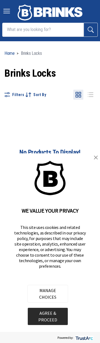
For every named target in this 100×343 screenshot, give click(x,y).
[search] (91, 30)
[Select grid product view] (78, 95)
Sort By (39, 94)
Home (9, 53)
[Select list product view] (91, 95)
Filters (18, 94)
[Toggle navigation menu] (6, 11)
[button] (96, 157)
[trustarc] (83, 337)
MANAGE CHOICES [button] (47, 294)
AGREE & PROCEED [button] (47, 316)
